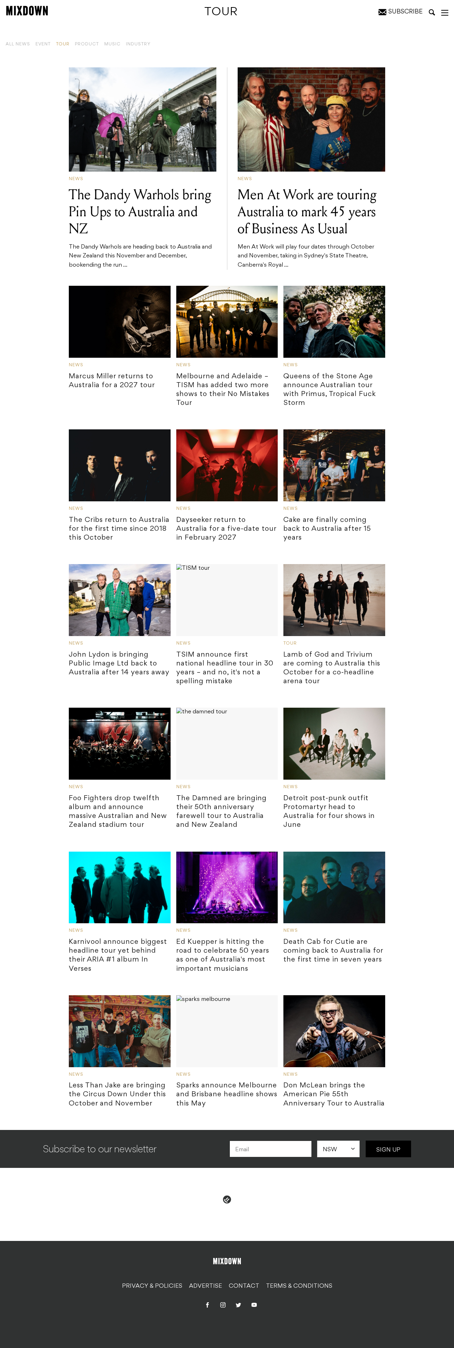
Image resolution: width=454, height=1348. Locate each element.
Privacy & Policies (152, 1286)
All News (18, 44)
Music (112, 44)
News (76, 179)
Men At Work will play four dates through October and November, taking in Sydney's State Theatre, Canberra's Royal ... (307, 227)
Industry (138, 44)
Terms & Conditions (299, 1286)
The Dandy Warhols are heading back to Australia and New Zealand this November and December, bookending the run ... (140, 227)
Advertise (205, 1286)
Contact (244, 1286)
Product (87, 44)
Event (43, 44)
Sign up (388, 1150)
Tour (63, 44)
